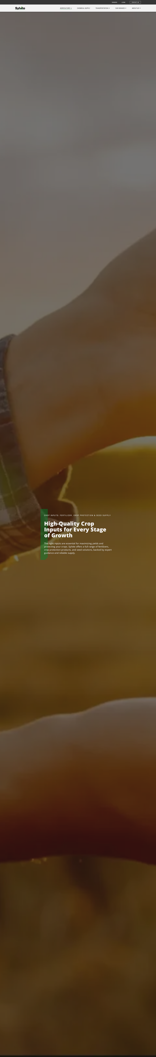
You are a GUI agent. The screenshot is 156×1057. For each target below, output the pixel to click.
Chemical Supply (83, 8)
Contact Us (135, 2)
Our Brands (120, 8)
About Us (135, 8)
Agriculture (65, 8)
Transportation (102, 8)
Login (123, 2)
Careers (114, 2)
